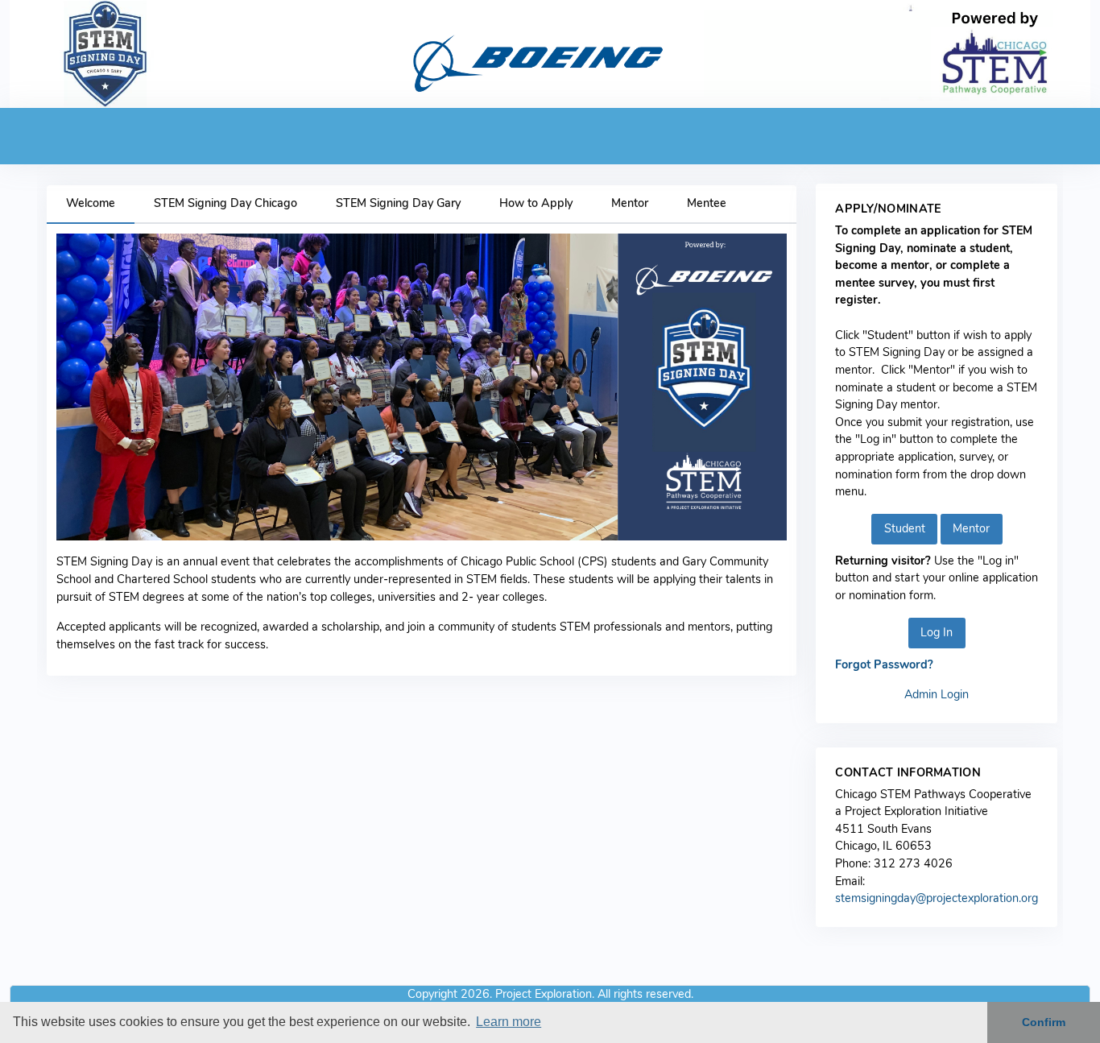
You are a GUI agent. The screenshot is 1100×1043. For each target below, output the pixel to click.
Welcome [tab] (90, 203)
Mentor (971, 528)
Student (904, 528)
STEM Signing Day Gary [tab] (398, 203)
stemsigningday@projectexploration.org (936, 898)
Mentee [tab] (706, 203)
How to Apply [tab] (536, 203)
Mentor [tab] (629, 203)
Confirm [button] (1043, 1022)
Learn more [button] (508, 1022)
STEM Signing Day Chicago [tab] (225, 203)
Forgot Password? (884, 664)
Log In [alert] (936, 632)
